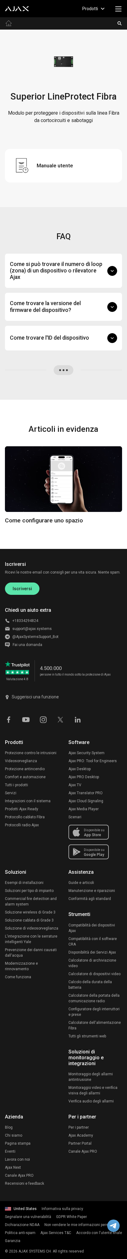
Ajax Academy (80, 1135)
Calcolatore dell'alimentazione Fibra (94, 1025)
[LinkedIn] (77, 719)
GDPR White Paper (71, 1217)
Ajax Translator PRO (85, 793)
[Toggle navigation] (118, 8)
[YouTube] (26, 719)
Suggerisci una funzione (35, 696)
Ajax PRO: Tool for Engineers (92, 761)
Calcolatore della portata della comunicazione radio (94, 998)
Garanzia (12, 1241)
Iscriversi (22, 588)
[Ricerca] (119, 23)
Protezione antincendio (25, 769)
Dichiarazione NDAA (22, 1225)
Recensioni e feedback (24, 1183)
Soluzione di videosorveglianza (31, 928)
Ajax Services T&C (55, 1233)
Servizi (10, 793)
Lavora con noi (17, 1159)
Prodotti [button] (90, 8)
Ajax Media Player (83, 809)
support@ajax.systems (32, 629)
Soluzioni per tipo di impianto (29, 891)
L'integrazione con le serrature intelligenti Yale (31, 939)
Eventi (10, 1151)
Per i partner (78, 1127)
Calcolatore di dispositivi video (94, 974)
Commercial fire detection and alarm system (31, 901)
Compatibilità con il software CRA (92, 941)
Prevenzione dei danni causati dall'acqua (31, 953)
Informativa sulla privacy (62, 1209)
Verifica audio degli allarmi (91, 1101)
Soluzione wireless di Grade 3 (30, 912)
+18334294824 (25, 621)
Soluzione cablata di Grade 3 (29, 920)
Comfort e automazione (25, 777)
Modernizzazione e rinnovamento (21, 966)
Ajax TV (74, 785)
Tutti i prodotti (16, 785)
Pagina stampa (18, 1143)
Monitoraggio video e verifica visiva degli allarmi (92, 1090)
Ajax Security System (86, 753)
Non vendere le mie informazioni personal (80, 1225)
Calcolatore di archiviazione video (92, 963)
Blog (9, 1127)
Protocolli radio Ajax (22, 825)
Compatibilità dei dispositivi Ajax (91, 928)
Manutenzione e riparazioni (91, 891)
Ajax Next (13, 1167)
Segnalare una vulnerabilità (28, 1217)
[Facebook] (8, 719)
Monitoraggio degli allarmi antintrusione (90, 1077)
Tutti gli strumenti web (87, 1036)
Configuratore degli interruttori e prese (94, 1012)
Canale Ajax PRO (19, 1175)
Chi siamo (13, 1135)
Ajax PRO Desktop (83, 777)
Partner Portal (80, 1143)
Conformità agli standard (89, 899)
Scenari (74, 817)
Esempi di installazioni (24, 883)
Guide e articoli (81, 883)
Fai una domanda (27, 645)
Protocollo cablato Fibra (25, 817)
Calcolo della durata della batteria (90, 985)
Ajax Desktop (79, 769)
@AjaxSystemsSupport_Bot (35, 637)
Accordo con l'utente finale (99, 1233)
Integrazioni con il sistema (28, 801)
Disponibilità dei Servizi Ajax (92, 952)
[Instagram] (43, 719)
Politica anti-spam (20, 1233)
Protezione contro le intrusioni (30, 753)
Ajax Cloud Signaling (85, 801)
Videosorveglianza (21, 761)
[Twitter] (60, 719)
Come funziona (18, 977)
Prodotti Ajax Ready (21, 809)
